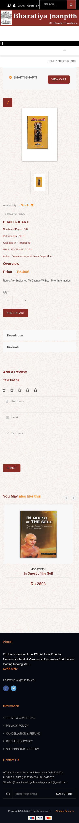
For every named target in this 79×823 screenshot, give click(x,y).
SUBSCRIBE (64, 793)
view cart (58, 79)
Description (15, 335)
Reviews (13, 346)
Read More (10, 669)
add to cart (16, 312)
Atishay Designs (65, 811)
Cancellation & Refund (23, 733)
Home (51, 61)
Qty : (6, 292)
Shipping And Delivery (22, 749)
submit (12, 467)
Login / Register (28, 5)
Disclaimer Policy (19, 741)
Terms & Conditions (20, 717)
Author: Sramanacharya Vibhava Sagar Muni (27, 256)
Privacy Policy (17, 725)
